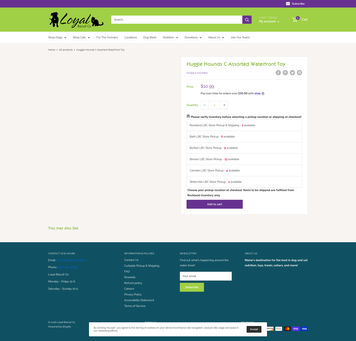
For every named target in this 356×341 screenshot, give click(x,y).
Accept (254, 329)
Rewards (129, 277)
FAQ (127, 271)
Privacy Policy (133, 294)
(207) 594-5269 (67, 267)
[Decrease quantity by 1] (205, 105)
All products (66, 49)
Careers (129, 288)
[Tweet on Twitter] (292, 72)
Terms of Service (135, 306)
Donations (191, 37)
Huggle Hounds (197, 73)
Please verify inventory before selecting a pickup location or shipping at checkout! (246, 117)
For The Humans (107, 37)
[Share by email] (299, 72)
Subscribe (298, 3)
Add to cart (214, 204)
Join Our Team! (240, 37)
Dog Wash (149, 37)
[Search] (247, 20)
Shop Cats (79, 37)
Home (51, 49)
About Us (214, 37)
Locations (130, 37)
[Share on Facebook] (278, 72)
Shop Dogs (55, 37)
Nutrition (168, 37)
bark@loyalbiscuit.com (71, 260)
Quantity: (192, 105)
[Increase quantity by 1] (224, 105)
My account (267, 21)
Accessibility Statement (139, 300)
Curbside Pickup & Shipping (141, 265)
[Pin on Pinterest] (285, 72)
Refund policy (133, 283)
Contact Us (131, 260)
